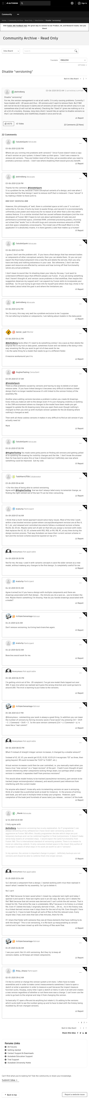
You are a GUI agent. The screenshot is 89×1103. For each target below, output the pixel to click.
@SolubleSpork (35, 187)
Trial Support (13, 1059)
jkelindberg (11, 828)
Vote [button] (9, 123)
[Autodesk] (12, 3)
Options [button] (81, 65)
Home (4, 20)
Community (7, 14)
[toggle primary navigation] (4, 3)
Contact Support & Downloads (21, 1053)
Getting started (14, 1050)
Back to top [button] (12, 1095)
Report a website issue (75, 1094)
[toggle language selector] (72, 3)
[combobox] (35, 3)
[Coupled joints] (86, 78)
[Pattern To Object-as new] (80, 78)
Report (81, 118)
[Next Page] (86, 1022)
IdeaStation (39, 20)
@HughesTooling (13, 452)
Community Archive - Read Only (20, 20)
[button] (80, 143)
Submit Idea (9, 1080)
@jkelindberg (12, 343)
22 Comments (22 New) (74, 124)
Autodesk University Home (19, 1062)
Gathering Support (75, 91)
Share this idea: (69, 1033)
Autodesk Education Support (20, 1056)
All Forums (12, 1047)
